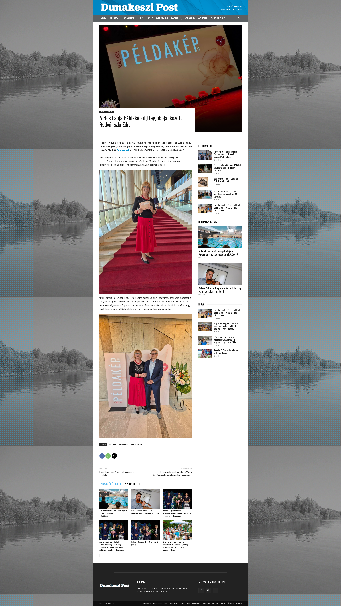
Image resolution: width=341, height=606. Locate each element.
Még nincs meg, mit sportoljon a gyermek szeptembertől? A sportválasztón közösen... (227, 326)
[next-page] (105, 555)
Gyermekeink (196, 603)
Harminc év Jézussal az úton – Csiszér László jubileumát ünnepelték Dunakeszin (226, 154)
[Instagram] (208, 590)
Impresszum (147, 603)
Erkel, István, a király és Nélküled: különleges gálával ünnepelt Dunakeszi (227, 168)
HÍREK (201, 304)
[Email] (114, 456)
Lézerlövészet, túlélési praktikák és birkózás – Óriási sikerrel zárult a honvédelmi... (227, 207)
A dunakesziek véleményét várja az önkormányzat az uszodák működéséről (113, 513)
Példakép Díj (123, 444)
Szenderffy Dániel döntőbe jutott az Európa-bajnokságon (227, 352)
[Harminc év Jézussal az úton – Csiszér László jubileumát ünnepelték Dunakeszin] (205, 155)
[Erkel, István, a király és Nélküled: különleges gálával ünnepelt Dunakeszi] (205, 168)
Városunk (215, 603)
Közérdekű (206, 603)
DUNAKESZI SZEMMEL (209, 222)
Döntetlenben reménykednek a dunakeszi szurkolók (117, 473)
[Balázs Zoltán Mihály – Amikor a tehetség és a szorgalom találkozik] (145, 499)
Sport (188, 603)
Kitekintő (239, 603)
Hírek (165, 603)
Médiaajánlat (157, 603)
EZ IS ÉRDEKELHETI (133, 484)
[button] (238, 18)
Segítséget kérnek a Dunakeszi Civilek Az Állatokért (226, 180)
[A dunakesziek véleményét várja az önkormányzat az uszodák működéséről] (113, 499)
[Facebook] (102, 456)
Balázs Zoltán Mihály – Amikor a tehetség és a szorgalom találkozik (219, 289)
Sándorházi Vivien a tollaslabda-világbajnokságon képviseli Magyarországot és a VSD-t (227, 339)
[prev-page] (101, 555)
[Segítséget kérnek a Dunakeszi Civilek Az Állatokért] (203, 182)
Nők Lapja (112, 444)
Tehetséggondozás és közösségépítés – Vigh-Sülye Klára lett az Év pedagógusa (177, 513)
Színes (182, 603)
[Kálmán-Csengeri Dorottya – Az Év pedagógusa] (145, 530)
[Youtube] (215, 590)
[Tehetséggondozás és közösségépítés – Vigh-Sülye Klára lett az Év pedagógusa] (177, 499)
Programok (173, 603)
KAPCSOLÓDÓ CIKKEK (110, 484)
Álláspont (231, 603)
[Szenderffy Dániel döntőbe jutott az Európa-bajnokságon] (205, 353)
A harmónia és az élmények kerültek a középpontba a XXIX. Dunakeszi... (226, 194)
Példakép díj (123, 150)
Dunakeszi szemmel (106, 112)
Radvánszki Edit (136, 444)
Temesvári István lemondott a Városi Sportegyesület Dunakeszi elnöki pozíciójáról (172, 473)
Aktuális (222, 603)
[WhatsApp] (108, 456)
